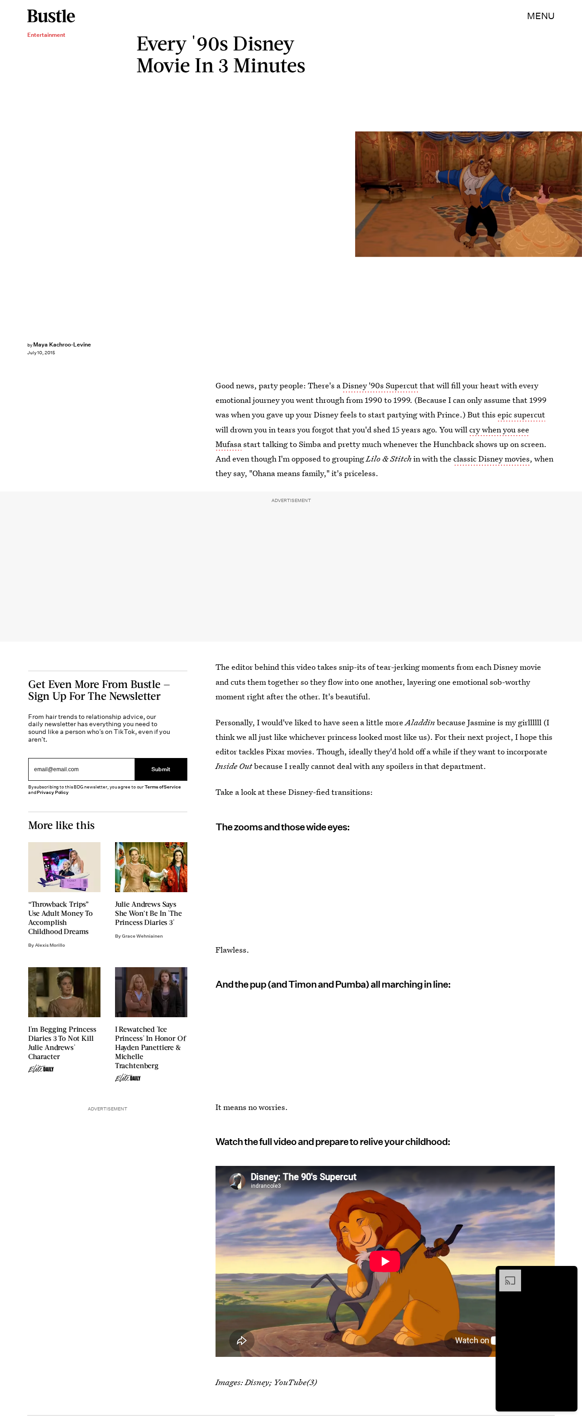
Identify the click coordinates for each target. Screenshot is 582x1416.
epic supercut (521, 414)
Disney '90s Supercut (380, 385)
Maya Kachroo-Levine (62, 344)
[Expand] (505, 1274)
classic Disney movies (491, 458)
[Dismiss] (567, 1274)
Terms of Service (163, 787)
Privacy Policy (53, 792)
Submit (161, 769)
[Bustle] (51, 16)
